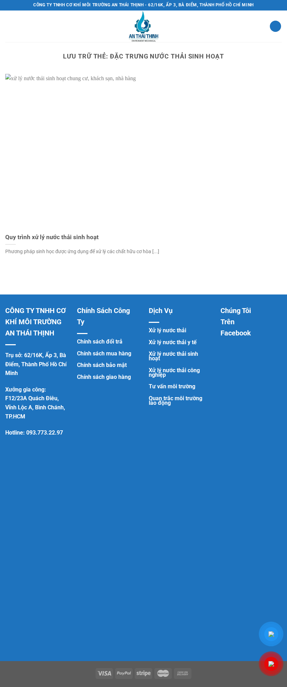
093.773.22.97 (44, 432)
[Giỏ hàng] (275, 26)
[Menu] (9, 26)
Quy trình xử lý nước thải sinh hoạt (52, 237)
